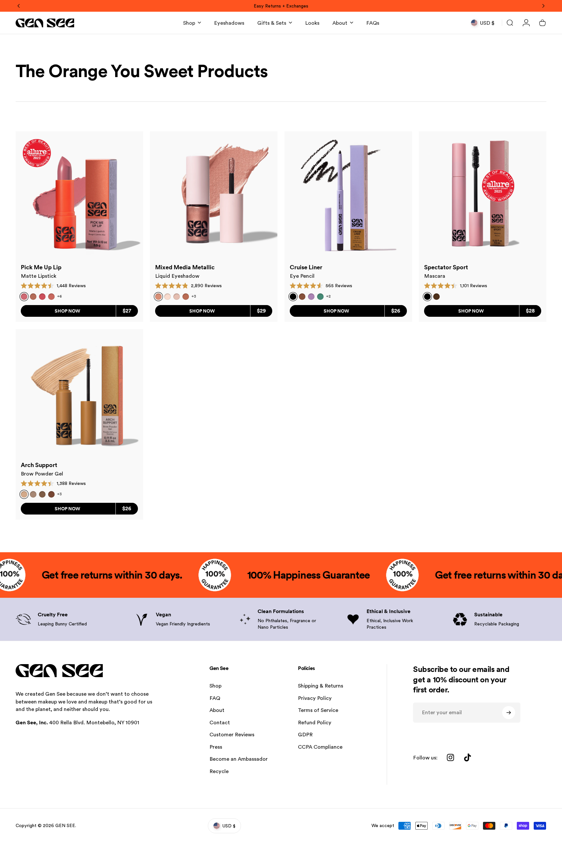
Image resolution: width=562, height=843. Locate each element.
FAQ (214, 698)
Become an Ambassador (238, 759)
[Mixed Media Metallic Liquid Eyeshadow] (213, 195)
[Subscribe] (508, 712)
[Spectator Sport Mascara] (482, 195)
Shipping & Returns (320, 686)
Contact (219, 722)
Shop (215, 686)
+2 (328, 296)
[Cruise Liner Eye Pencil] (348, 195)
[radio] (33, 296)
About (216, 710)
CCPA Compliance (320, 747)
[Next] (543, 6)
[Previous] (19, 6)
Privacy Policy (315, 698)
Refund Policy (314, 722)
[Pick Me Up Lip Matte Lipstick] (79, 195)
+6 (59, 296)
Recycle (219, 771)
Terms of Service (318, 710)
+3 (194, 296)
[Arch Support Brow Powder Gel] (79, 393)
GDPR (305, 734)
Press (215, 747)
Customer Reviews (231, 734)
